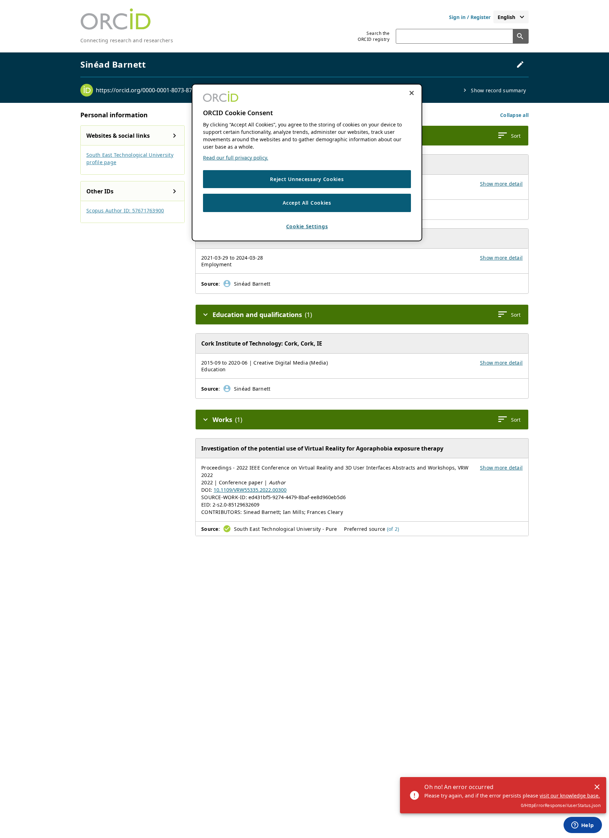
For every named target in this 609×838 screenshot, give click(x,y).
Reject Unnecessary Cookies (307, 179)
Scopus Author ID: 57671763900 (125, 210)
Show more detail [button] (501, 183)
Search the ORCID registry (373, 36)
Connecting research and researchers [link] (126, 40)
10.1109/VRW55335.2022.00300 (250, 489)
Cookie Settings (307, 226)
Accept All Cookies (307, 203)
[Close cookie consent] (411, 93)
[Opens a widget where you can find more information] (582, 825)
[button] (514, 115)
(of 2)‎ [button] (393, 529)
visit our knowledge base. (570, 795)
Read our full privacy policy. (235, 157)
